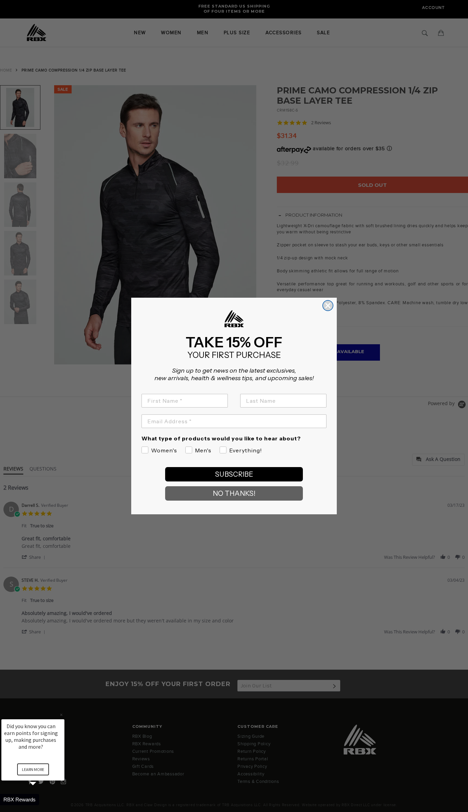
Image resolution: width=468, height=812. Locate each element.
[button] (41, 799)
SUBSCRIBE (234, 474)
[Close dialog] (328, 305)
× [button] (61, 714)
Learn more (33, 769)
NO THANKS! (234, 493)
